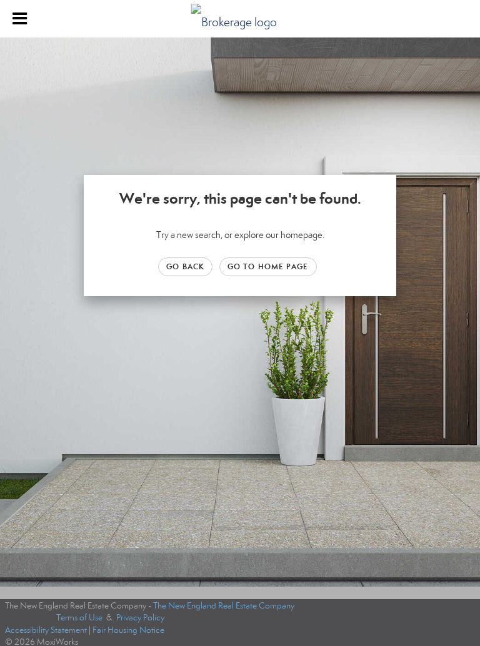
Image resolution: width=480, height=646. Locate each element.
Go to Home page (268, 266)
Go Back (185, 266)
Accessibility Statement (46, 630)
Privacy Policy (140, 617)
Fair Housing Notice (128, 630)
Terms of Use (79, 617)
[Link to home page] (240, 18)
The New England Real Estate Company (223, 605)
